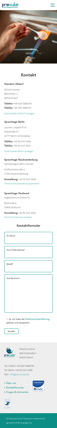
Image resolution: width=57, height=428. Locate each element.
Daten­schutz (39, 418)
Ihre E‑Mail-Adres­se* (16, 249)
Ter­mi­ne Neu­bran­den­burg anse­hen (21, 183)
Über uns (11, 383)
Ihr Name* (11, 235)
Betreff (10, 264)
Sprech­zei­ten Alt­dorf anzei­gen (19, 113)
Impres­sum (27, 418)
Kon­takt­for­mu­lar (15, 387)
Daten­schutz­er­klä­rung (37, 319)
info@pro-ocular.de (19, 374)
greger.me (27, 422)
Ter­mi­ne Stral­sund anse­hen (18, 217)
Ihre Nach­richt (13, 278)
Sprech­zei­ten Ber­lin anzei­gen (19, 151)
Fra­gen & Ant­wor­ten (17, 392)
